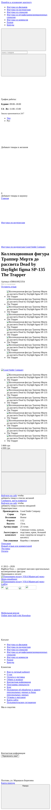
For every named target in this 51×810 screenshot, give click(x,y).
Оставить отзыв (8, 286)
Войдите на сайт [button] (9, 495)
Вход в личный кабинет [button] (18, 672)
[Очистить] (23, 65)
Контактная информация (19, 682)
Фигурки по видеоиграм (19, 9)
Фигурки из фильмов (17, 7)
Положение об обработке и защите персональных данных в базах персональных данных (23, 692)
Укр (8, 118)
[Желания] (25, 135)
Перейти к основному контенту (16, 2)
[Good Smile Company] (12, 370)
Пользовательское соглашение (21, 702)
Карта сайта (12, 700)
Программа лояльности (18, 684)
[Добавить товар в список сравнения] (23, 460)
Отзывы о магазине (16, 697)
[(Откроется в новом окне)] (22, 588)
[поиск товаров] (23, 40)
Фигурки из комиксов (17, 20)
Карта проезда (8, 783)
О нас (9, 674)
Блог (9, 687)
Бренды (10, 25)
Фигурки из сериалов (17, 12)
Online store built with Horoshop (16, 615)
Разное (10, 22)
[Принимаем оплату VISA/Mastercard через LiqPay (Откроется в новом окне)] (25, 584)
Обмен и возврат (15, 679)
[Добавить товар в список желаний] (23, 483)
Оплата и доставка (16, 677)
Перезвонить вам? (10, 756)
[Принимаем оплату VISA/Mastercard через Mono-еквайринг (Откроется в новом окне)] (25, 579)
